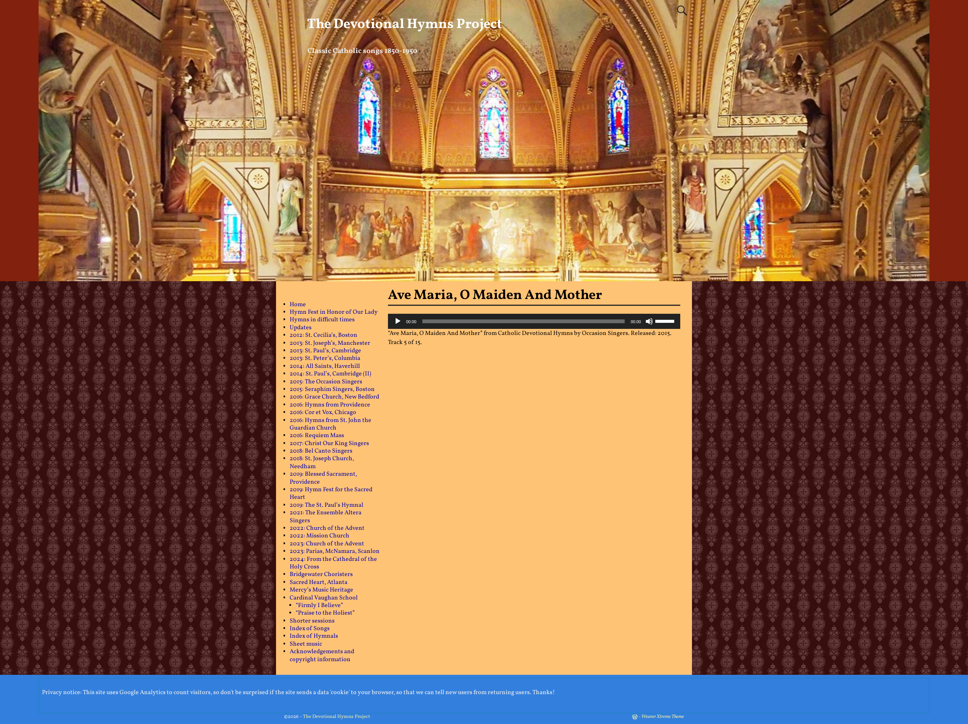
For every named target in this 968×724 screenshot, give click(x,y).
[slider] (665, 320)
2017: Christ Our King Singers (329, 443)
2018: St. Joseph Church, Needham (322, 462)
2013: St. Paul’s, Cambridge (325, 351)
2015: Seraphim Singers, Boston (332, 389)
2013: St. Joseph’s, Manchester (330, 343)
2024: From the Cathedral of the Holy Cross (333, 563)
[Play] (398, 321)
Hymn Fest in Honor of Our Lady (334, 312)
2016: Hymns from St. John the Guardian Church (330, 424)
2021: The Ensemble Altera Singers (325, 517)
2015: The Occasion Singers (326, 382)
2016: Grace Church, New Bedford (334, 397)
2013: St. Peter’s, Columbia (325, 358)
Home (298, 304)
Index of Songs (310, 628)
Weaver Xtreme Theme (662, 716)
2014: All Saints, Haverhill (325, 366)
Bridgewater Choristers (321, 574)
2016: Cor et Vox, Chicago (323, 412)
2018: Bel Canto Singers (321, 451)
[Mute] (649, 321)
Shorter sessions (312, 621)
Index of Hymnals (314, 636)
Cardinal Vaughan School (324, 598)
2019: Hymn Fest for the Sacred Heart (331, 493)
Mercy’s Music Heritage (321, 590)
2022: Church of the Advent (327, 528)
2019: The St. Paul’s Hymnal (326, 505)
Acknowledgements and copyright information (322, 655)
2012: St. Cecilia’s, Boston (323, 335)
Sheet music (306, 644)
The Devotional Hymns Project (404, 24)
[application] (534, 321)
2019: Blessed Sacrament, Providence (323, 478)
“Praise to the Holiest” (325, 613)
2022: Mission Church (319, 536)
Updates (301, 328)
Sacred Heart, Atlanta (318, 582)
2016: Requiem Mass (317, 435)
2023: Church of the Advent (327, 544)
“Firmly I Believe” (319, 605)
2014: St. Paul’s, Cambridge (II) (330, 374)
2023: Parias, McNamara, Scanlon (335, 551)
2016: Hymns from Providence (330, 405)
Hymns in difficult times (322, 320)
